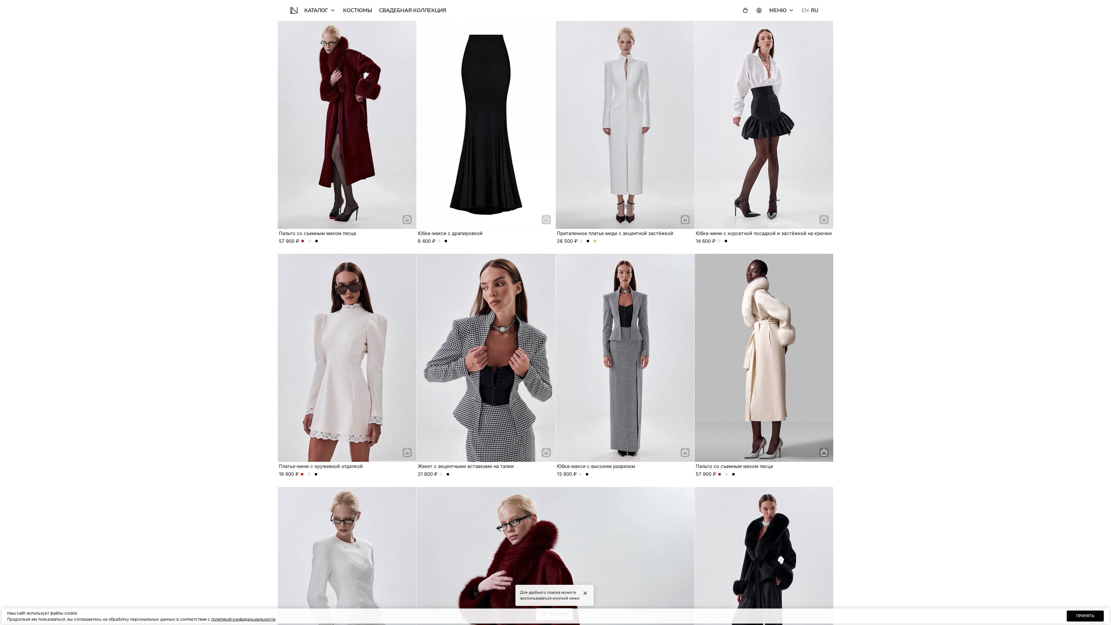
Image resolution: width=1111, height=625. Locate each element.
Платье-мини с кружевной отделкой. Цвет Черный (316, 474)
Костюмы (357, 10)
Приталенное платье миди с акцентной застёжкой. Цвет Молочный (581, 241)
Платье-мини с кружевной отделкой (321, 466)
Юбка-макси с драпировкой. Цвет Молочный (439, 241)
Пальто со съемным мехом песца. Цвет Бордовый (303, 241)
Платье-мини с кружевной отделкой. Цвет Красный (302, 474)
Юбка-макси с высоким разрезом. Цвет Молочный (580, 474)
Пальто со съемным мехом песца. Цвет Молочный (310, 241)
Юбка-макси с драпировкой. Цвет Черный (446, 241)
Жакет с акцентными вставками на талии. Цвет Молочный (441, 474)
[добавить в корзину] (407, 219)
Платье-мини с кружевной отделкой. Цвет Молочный (309, 474)
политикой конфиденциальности (243, 619)
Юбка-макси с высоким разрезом (596, 466)
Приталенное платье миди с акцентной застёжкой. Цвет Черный (588, 241)
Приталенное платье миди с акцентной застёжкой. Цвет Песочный (595, 241)
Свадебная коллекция (412, 10)
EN (805, 10)
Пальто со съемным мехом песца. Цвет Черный (317, 241)
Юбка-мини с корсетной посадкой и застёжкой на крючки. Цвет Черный (726, 241)
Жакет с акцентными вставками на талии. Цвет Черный (448, 474)
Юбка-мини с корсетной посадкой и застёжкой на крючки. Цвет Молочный (719, 241)
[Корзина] (745, 10)
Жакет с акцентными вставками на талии (466, 466)
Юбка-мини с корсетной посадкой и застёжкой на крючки (764, 233)
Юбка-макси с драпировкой (450, 233)
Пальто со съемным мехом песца (317, 233)
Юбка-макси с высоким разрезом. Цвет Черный (587, 474)
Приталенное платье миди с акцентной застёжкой (615, 233)
